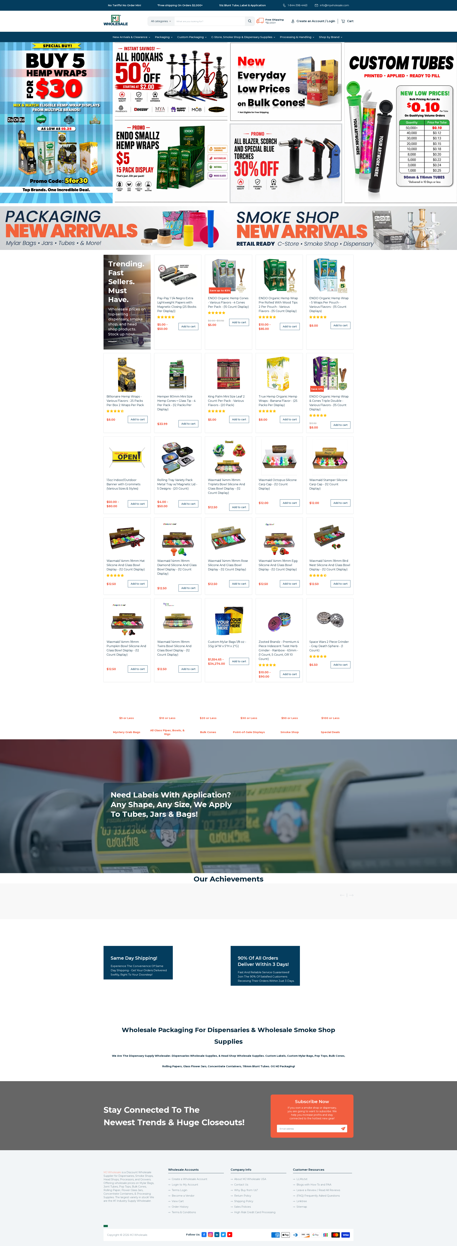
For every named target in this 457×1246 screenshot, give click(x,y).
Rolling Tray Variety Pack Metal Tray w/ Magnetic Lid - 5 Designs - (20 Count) (177, 484)
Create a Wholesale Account (189, 1179)
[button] (166, 317)
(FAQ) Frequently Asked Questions (318, 1195)
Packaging (162, 37)
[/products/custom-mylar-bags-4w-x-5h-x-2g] (228, 619)
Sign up (343, 1128)
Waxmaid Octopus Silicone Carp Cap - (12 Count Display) (278, 484)
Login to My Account (185, 1184)
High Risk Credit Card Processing (254, 1212)
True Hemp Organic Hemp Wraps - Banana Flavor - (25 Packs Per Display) (278, 401)
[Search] (250, 21)
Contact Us (241, 1184)
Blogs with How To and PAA (314, 1184)
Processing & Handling (296, 37)
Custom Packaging (191, 37)
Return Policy (242, 1195)
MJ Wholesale (112, 1172)
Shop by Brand (329, 37)
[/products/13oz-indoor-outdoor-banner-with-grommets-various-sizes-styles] (127, 457)
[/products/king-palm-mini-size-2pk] (228, 374)
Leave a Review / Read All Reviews (318, 1190)
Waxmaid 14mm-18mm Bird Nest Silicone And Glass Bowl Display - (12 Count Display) (329, 565)
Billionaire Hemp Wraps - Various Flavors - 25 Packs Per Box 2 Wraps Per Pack (125, 401)
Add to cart (188, 326)
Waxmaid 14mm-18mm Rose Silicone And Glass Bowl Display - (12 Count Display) (228, 565)
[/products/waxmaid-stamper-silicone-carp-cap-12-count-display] (329, 457)
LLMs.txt (302, 1179)
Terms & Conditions (184, 1212)
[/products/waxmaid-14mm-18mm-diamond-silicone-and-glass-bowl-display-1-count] (177, 538)
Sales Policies (242, 1206)
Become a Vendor (183, 1195)
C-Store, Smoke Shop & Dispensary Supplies (242, 37)
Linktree (302, 1201)
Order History (180, 1206)
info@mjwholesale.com (334, 5)
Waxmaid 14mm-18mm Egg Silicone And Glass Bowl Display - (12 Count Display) (278, 565)
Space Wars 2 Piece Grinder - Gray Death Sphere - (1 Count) (329, 646)
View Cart (178, 1201)
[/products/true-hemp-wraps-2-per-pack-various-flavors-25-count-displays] (279, 374)
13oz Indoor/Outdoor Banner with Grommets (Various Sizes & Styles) (123, 484)
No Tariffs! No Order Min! (124, 5)
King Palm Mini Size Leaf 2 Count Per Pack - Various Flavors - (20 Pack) (226, 401)
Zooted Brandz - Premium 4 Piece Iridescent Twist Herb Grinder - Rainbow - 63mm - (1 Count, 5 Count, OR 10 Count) (279, 650)
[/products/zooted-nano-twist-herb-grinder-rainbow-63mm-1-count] (279, 619)
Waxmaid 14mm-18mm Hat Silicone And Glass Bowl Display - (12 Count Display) (126, 565)
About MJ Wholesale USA (250, 1179)
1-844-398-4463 (297, 5)
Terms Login (179, 1190)
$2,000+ (271, 22)
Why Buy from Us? (246, 1190)
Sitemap (302, 1206)
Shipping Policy (243, 1201)
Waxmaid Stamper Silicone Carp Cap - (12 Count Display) (328, 484)
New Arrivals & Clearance (130, 37)
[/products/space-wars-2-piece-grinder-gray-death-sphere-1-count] (329, 619)
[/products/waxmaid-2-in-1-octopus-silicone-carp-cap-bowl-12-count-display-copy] (279, 457)
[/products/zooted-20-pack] (177, 457)
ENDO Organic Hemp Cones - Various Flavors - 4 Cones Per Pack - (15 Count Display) (228, 302)
